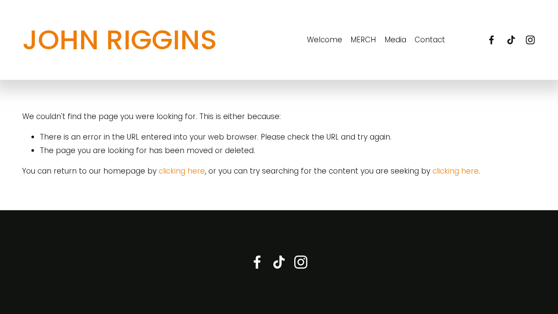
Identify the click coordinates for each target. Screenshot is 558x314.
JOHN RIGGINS (119, 39)
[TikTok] (511, 39)
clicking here (182, 171)
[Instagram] (530, 39)
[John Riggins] (491, 39)
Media (395, 39)
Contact (430, 39)
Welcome (324, 39)
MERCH (363, 39)
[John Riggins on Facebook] (257, 262)
